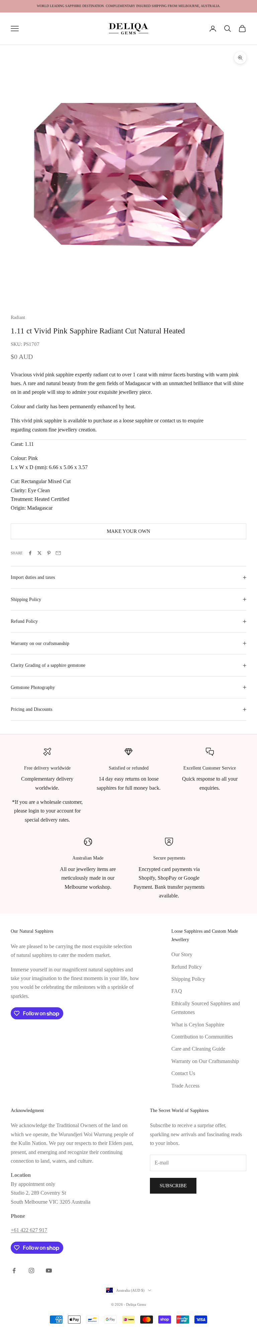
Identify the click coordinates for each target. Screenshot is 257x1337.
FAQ (176, 991)
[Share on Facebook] (30, 553)
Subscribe (173, 1185)
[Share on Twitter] (39, 553)
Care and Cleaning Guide (198, 1049)
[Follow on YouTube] (49, 1270)
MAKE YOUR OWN (128, 531)
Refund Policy (186, 967)
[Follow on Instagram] (31, 1270)
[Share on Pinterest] (49, 553)
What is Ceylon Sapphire (197, 1024)
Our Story (181, 954)
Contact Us (183, 1073)
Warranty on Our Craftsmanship (205, 1061)
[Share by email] (58, 553)
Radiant (18, 317)
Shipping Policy (188, 979)
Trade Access (185, 1086)
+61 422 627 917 (29, 1230)
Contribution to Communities (202, 1037)
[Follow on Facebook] (14, 1270)
